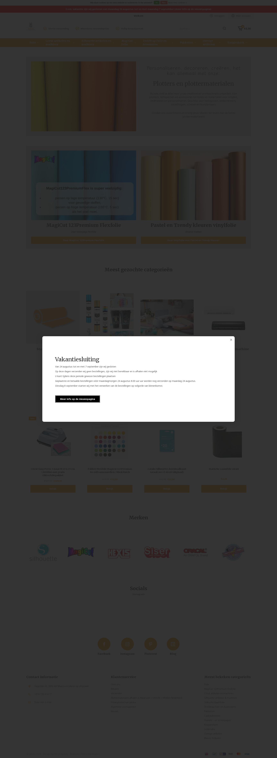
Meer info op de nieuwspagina (77, 399)
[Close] (231, 339)
